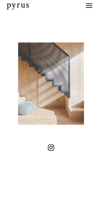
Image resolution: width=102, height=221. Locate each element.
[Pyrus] (18, 5)
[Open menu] (89, 5)
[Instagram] (51, 147)
